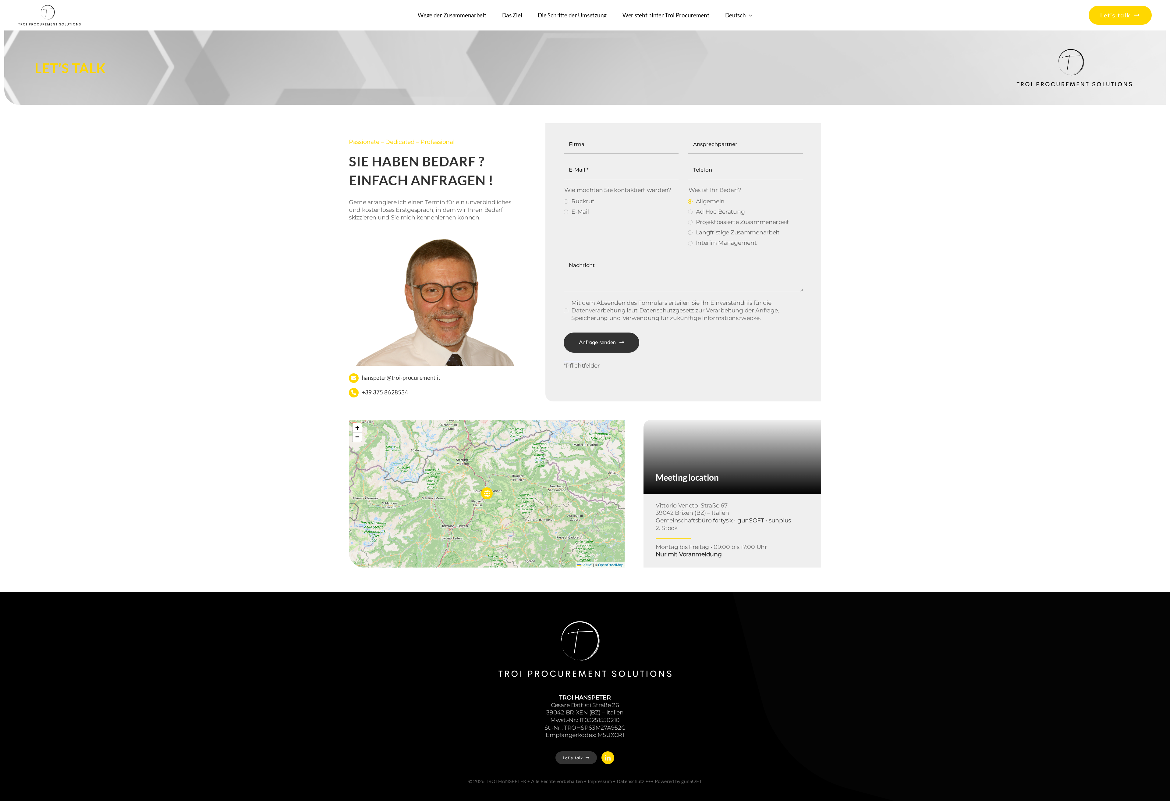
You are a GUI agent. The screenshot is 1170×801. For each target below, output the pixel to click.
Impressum (600, 781)
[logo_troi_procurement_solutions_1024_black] (1074, 48)
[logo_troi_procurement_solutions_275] (49, 7)
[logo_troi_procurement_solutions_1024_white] (585, 619)
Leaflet (586, 564)
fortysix (723, 520)
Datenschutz (630, 781)
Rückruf (582, 201)
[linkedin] (607, 757)
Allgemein (710, 201)
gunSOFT (750, 520)
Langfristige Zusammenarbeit (738, 232)
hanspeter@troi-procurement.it (401, 377)
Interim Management (726, 242)
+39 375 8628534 (385, 392)
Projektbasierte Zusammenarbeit (742, 222)
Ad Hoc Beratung (720, 211)
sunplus (780, 520)
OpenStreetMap (610, 564)
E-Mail (580, 211)
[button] (487, 493)
